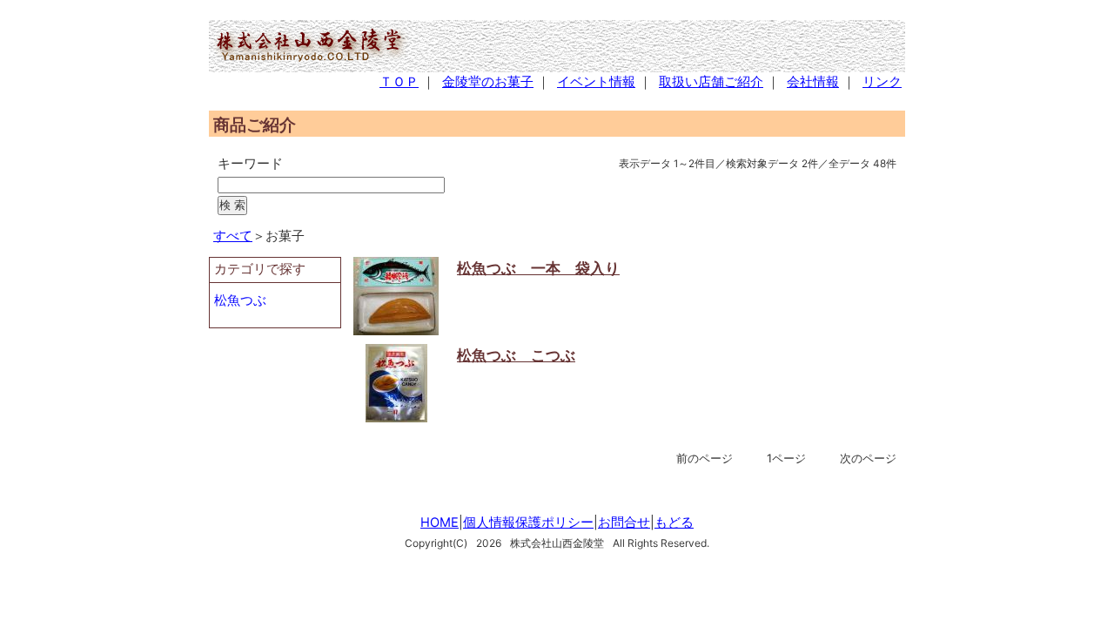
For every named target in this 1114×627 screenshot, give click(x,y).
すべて (232, 236)
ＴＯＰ (399, 82)
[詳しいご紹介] (396, 330)
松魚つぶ (240, 300)
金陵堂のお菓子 (488, 82)
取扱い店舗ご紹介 (711, 82)
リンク (882, 82)
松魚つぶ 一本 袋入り (538, 268)
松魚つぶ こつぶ (516, 355)
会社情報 (813, 82)
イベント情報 (596, 82)
